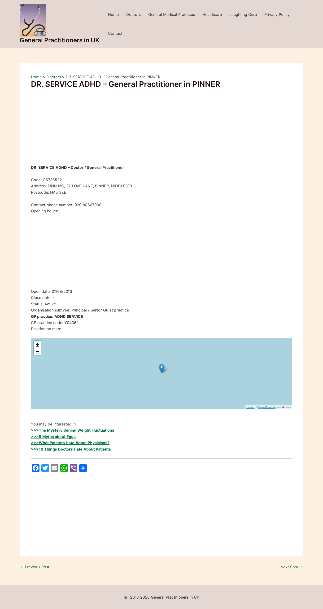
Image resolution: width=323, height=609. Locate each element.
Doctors (133, 14)
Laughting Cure (243, 14)
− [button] (37, 351)
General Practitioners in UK (60, 40)
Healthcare (212, 14)
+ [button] (37, 344)
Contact (115, 33)
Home (113, 14)
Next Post (291, 567)
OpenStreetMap (267, 407)
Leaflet (250, 407)
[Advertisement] (161, 129)
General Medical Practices (171, 14)
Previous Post (34, 567)
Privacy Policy (277, 14)
